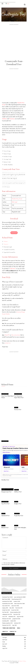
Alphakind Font (5, 515)
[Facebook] (2, 654)
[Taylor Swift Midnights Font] (20, 522)
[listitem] (11, 463)
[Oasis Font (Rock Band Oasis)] (7, 391)
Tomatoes (12, 118)
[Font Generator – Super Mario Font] (20, 391)
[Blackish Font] (7, 522)
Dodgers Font (17, 503)
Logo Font (5, 441)
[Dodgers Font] (20, 498)
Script (3, 104)
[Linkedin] (8, 654)
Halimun (4, 118)
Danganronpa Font (6, 491)
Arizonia (19, 312)
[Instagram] (5, 654)
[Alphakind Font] (7, 510)
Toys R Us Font (5, 503)
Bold (16, 407)
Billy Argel (14, 202)
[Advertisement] (14, 39)
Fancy (16, 489)
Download (14, 233)
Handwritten (20, 102)
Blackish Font (4, 527)
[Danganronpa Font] (7, 487)
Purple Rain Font (18, 515)
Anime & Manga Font (6, 489)
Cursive (17, 513)
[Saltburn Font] (20, 487)
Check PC (7, 335)
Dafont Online (22, 661)
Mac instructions (15, 335)
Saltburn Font (18, 491)
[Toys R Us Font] (7, 498)
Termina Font (17, 409)
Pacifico (8, 314)
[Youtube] (15, 654)
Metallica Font (5, 480)
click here (12, 268)
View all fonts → (7, 452)
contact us (7, 343)
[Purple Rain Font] (20, 510)
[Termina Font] (20, 404)
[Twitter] (12, 654)
